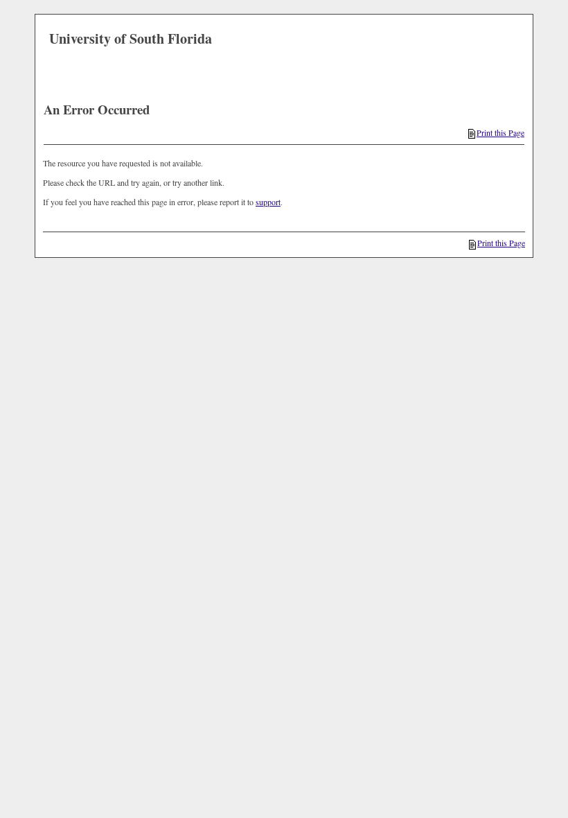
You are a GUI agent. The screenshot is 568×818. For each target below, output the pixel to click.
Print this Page (500, 132)
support (268, 201)
